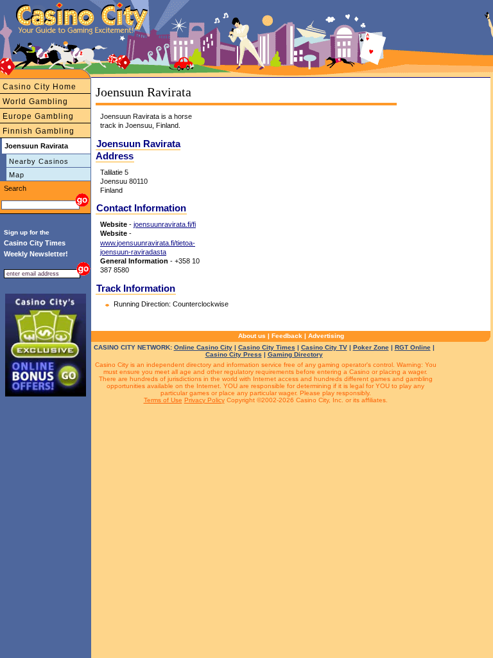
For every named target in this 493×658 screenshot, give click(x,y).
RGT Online (413, 347)
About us (252, 335)
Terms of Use (163, 400)
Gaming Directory (295, 354)
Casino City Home (39, 86)
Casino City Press (233, 354)
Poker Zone (371, 347)
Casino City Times (266, 347)
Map (16, 175)
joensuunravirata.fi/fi (165, 224)
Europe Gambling (38, 116)
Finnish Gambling (38, 131)
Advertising (326, 335)
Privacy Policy (204, 400)
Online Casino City (203, 347)
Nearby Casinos (39, 161)
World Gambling (35, 101)
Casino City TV (324, 347)
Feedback (287, 335)
